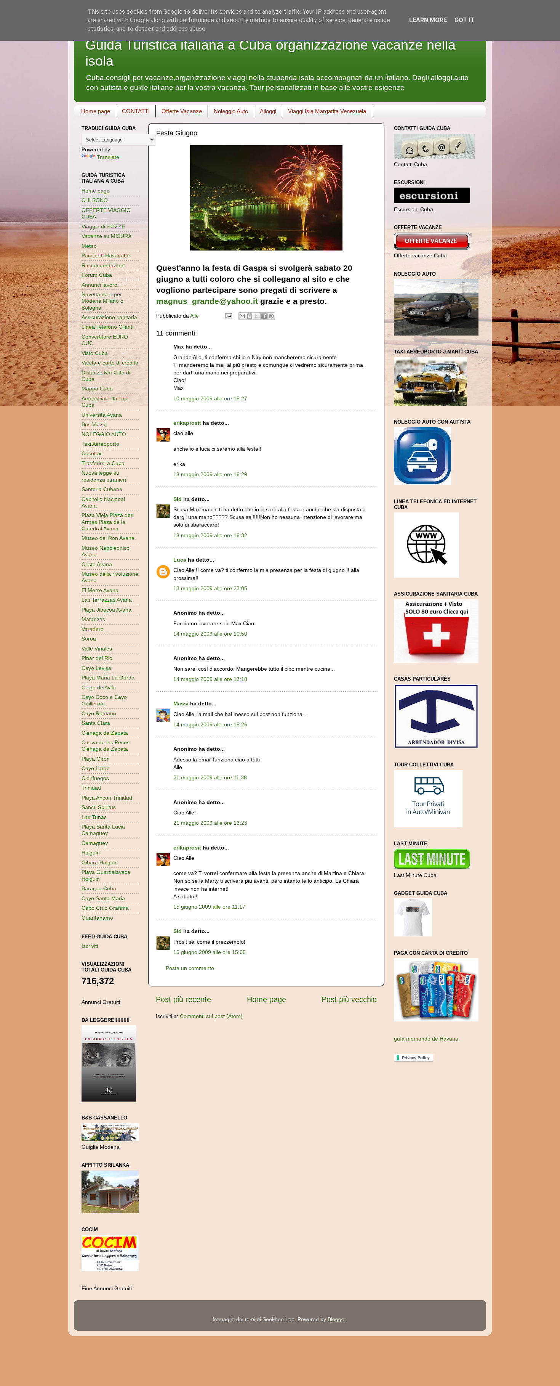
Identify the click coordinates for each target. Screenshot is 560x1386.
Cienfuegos (95, 778)
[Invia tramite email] (242, 316)
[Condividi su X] (257, 316)
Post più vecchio (349, 999)
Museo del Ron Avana (108, 538)
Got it (464, 20)
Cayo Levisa (96, 668)
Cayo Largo (96, 768)
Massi (181, 703)
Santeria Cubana (102, 489)
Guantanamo (97, 918)
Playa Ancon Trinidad (107, 798)
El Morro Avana (100, 590)
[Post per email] (228, 316)
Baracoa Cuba (99, 888)
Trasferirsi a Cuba (103, 463)
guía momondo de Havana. (427, 1039)
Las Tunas (94, 817)
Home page (95, 111)
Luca (179, 560)
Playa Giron (96, 759)
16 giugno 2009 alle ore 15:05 (209, 952)
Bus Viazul (94, 424)
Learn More (428, 20)
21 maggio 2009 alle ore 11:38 (210, 777)
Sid (177, 499)
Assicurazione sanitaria (109, 317)
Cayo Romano (99, 713)
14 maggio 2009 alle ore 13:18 (210, 679)
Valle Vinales (97, 649)
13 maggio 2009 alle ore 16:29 (210, 474)
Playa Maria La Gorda (108, 678)
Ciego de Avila (99, 687)
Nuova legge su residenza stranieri (104, 476)
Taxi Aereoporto (100, 444)
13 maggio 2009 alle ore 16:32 (210, 535)
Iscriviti (90, 946)
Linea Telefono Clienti (107, 327)
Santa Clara (96, 723)
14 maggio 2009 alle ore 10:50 (210, 634)
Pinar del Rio (97, 658)
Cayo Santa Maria (103, 898)
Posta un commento (190, 968)
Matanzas (93, 619)
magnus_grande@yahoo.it (207, 301)
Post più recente (183, 999)
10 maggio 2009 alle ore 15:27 (210, 398)
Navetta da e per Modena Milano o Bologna (102, 301)
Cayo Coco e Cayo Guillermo (104, 700)
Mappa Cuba (97, 388)
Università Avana (102, 415)
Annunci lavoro (99, 285)
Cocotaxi (92, 453)
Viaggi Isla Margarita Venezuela (327, 111)
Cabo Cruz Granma (105, 908)
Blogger (337, 1319)
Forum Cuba (97, 275)
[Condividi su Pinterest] (271, 316)
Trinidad (91, 788)
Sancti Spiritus (99, 807)
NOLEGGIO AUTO (104, 434)
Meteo (89, 246)
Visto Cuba (95, 353)
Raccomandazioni (103, 265)
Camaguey (95, 843)
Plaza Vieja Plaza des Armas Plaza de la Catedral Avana (107, 522)
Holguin (91, 853)
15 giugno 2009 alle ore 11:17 (209, 907)
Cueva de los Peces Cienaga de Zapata (106, 745)
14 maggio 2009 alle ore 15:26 (210, 724)
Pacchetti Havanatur (106, 255)
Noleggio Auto (231, 111)
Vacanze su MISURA (106, 236)
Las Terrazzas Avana (107, 600)
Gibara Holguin (100, 862)
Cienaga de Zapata (105, 733)
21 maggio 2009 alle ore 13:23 (210, 823)
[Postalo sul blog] (249, 316)
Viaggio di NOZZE (103, 226)
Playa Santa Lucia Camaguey (103, 830)
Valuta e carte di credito (110, 363)
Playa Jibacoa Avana (106, 610)
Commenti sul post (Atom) (211, 1016)
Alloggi (268, 111)
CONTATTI (136, 111)
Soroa (89, 639)
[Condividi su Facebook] (264, 316)
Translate (108, 157)
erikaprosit (187, 423)
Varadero (93, 629)
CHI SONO (95, 200)
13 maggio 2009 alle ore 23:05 (210, 588)
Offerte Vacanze (182, 111)
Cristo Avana (97, 564)
